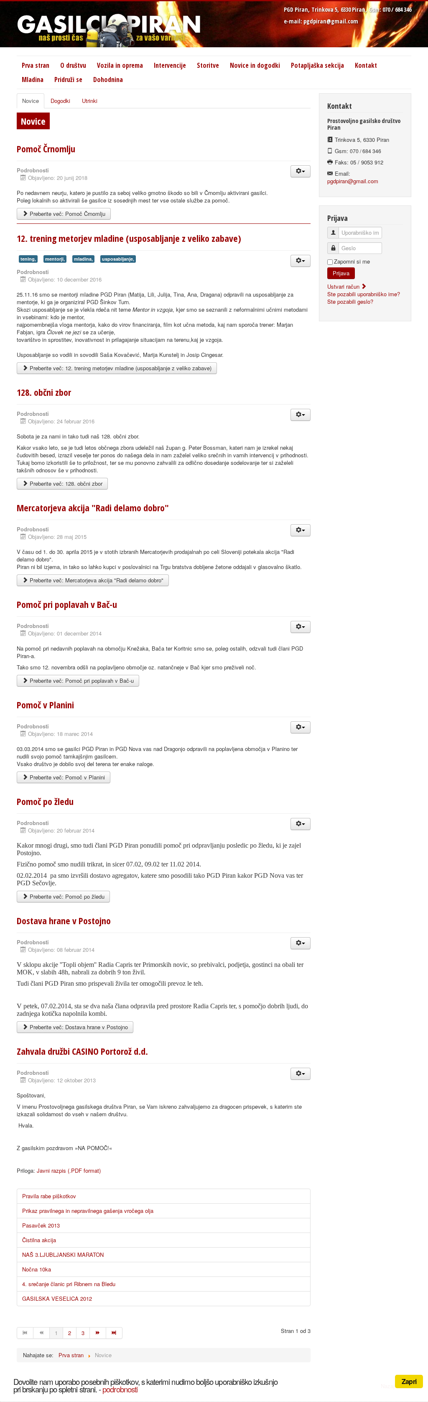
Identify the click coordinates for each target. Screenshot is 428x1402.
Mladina (32, 79)
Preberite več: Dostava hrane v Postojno (78, 1027)
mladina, (83, 259)
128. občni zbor (44, 392)
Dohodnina (108, 79)
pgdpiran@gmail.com (330, 21)
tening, (28, 259)
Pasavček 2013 (41, 1225)
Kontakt (366, 65)
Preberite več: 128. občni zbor (65, 483)
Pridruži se (68, 79)
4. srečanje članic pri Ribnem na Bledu (68, 1284)
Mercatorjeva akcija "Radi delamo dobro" (93, 507)
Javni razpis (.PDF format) (69, 1170)
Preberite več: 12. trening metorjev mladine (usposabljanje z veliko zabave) (119, 368)
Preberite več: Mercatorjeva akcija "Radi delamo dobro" (95, 580)
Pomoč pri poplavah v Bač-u (67, 604)
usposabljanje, (118, 259)
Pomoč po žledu (45, 801)
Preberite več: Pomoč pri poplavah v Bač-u (81, 680)
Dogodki (60, 101)
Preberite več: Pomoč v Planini (66, 777)
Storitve (208, 65)
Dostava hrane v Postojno (64, 920)
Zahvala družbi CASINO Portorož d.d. (82, 1051)
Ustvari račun (344, 286)
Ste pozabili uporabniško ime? (363, 294)
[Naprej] (98, 1333)
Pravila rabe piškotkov (49, 1196)
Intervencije (170, 65)
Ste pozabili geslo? (350, 301)
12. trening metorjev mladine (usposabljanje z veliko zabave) (129, 238)
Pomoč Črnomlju (46, 148)
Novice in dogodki (255, 65)
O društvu (73, 65)
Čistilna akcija (39, 1240)
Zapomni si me (352, 261)
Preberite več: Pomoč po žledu (66, 896)
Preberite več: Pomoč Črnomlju (66, 214)
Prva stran (35, 65)
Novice (30, 101)
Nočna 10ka (36, 1269)
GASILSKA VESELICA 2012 (57, 1298)
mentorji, (55, 259)
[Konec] (114, 1333)
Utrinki (89, 101)
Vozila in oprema (120, 65)
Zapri (409, 1381)
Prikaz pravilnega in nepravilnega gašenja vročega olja (87, 1211)
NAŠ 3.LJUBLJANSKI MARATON (63, 1254)
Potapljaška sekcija (317, 65)
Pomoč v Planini (45, 704)
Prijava (341, 273)
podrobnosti (120, 1389)
